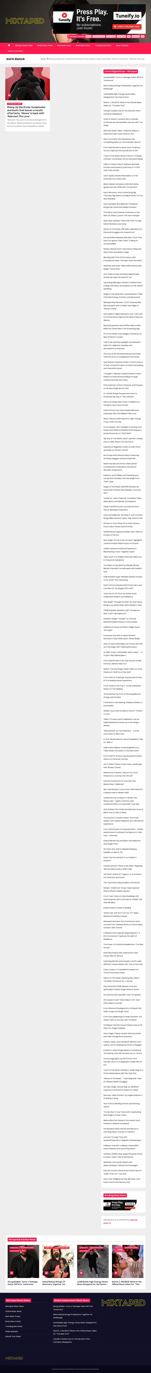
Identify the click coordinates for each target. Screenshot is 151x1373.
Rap (128, 36)
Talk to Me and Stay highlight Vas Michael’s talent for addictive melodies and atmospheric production (122, 345)
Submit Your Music (15, 51)
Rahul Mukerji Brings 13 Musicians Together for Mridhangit (53, 1284)
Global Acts (14, 1248)
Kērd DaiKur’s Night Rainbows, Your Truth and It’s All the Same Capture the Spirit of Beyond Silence (123, 317)
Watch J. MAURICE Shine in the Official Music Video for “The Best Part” (127, 1284)
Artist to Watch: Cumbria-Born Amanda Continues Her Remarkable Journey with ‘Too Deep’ (123, 122)
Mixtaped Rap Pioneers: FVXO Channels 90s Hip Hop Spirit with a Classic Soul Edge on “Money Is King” (122, 305)
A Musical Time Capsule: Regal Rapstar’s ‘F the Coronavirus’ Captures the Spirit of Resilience (121, 936)
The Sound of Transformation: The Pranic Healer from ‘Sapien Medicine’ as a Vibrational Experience (123, 820)
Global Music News (45, 45)
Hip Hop (88, 36)
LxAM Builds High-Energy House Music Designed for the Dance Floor (92, 1284)
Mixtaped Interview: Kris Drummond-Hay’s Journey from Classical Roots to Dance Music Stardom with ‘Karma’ (123, 924)
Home (43, 59)
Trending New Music (103, 45)
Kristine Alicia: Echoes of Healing (117, 908)
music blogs (111, 36)
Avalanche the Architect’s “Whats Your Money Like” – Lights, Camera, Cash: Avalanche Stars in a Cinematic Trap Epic (121, 801)
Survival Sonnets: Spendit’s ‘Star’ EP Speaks (122, 994)
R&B (142, 36)
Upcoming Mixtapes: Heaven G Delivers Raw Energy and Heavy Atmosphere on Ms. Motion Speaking (123, 285)
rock (23, 1251)
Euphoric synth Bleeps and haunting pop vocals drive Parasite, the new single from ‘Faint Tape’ (121, 478)
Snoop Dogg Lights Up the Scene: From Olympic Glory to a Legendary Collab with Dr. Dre (122, 1061)
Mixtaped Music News (24, 45)
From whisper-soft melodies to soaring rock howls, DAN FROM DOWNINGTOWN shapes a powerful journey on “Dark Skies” (122, 430)
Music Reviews (14, 1251)
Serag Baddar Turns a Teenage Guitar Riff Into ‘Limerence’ (23, 1283)
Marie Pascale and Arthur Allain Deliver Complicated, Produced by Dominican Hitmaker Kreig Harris (120, 466)
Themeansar (94, 1369)
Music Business (122, 45)
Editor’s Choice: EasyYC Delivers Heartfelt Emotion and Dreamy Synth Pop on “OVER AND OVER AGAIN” (121, 167)
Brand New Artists (83, 45)
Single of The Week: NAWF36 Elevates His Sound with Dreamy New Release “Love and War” (122, 489)
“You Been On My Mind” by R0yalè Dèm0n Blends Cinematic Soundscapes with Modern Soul (122, 568)
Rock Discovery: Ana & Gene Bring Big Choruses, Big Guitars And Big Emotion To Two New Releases (123, 195)
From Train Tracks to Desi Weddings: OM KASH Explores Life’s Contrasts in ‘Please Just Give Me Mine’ (122, 899)
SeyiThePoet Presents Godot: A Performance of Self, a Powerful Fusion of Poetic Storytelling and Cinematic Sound (123, 365)
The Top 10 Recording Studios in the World (121, 882)
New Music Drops (64, 45)
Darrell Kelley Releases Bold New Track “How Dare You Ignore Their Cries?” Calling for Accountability (122, 240)
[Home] (9, 45)
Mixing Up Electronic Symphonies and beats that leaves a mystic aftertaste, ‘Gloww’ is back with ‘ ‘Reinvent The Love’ (26, 112)
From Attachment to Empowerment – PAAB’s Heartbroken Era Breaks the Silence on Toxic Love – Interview (123, 832)
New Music (135, 36)
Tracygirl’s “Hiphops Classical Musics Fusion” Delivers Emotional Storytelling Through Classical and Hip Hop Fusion (122, 376)
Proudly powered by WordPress (63, 1369)
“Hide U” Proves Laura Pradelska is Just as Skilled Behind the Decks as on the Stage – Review (121, 722)
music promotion (99, 36)
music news (121, 36)
